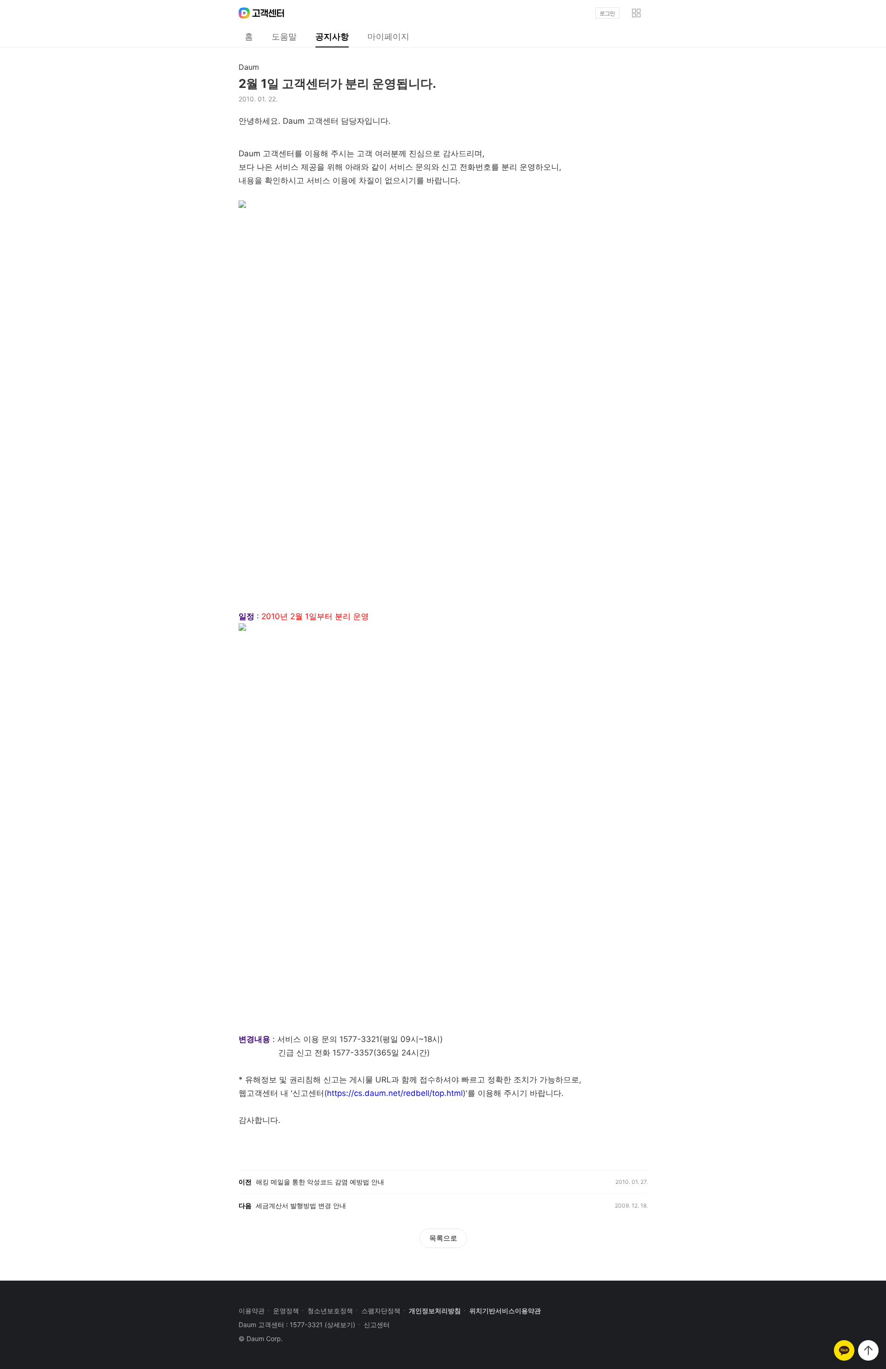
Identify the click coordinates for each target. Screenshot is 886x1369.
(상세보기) (340, 1325)
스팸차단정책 (380, 1311)
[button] (636, 13)
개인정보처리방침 (435, 1311)
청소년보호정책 (330, 1311)
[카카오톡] (844, 1350)
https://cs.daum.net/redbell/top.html (395, 1093)
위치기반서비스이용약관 (505, 1311)
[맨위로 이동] (868, 1350)
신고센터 (377, 1325)
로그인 (607, 13)
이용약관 (252, 1311)
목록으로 (443, 1238)
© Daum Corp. (261, 1338)
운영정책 (286, 1311)
